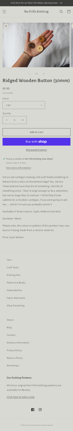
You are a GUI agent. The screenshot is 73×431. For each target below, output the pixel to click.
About (10, 319)
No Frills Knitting (32, 425)
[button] (4, 11)
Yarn (9, 259)
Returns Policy (15, 357)
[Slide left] (29, 73)
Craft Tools (13, 267)
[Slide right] (44, 73)
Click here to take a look (20, 396)
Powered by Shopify (46, 425)
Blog (9, 327)
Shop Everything (16, 305)
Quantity (7, 113)
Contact (11, 334)
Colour (6, 98)
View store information (18, 167)
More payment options (36, 149)
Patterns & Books (16, 282)
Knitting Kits (13, 274)
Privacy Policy (14, 350)
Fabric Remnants (16, 297)
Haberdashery (14, 290)
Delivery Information (18, 342)
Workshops (13, 365)
